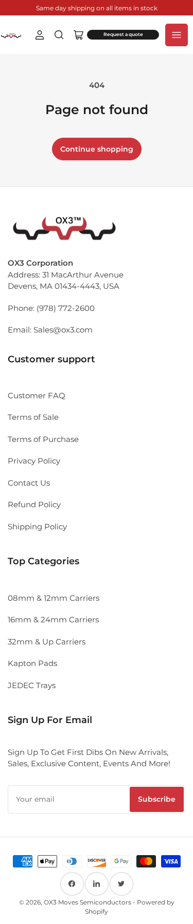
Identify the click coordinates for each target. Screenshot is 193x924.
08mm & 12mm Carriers (53, 598)
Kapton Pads (32, 663)
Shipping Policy (37, 526)
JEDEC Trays (32, 685)
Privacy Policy (34, 461)
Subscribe (157, 799)
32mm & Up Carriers (46, 641)
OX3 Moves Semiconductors (87, 902)
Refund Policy (34, 504)
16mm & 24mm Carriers (53, 619)
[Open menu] (176, 35)
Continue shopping (96, 149)
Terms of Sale (33, 417)
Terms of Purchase (43, 439)
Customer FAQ (36, 395)
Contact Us (29, 483)
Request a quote (123, 34)
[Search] (59, 35)
